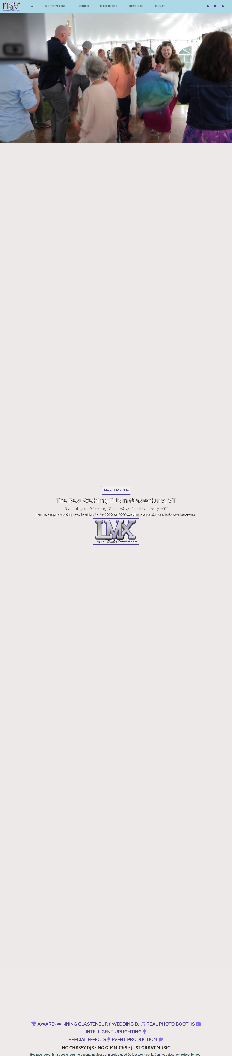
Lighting (84, 6)
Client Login (136, 6)
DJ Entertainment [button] (55, 6)
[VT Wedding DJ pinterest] (223, 6)
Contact (159, 6)
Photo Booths (108, 6)
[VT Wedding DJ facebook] (215, 6)
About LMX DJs (116, 490)
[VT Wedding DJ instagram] (208, 6)
